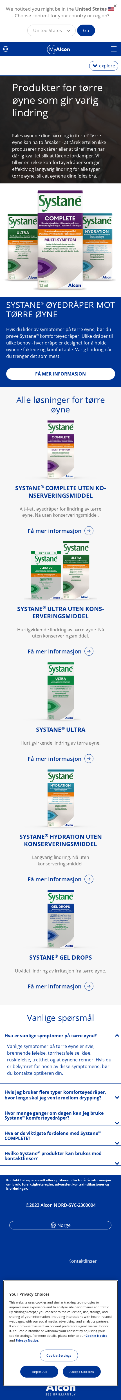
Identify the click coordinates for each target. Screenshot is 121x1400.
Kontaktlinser (82, 1261)
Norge (64, 1225)
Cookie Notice (96, 1335)
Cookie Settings (58, 1355)
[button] (51, 30)
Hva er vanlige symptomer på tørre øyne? (51, 1036)
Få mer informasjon (55, 531)
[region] (60, 1333)
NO (5, 49)
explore (107, 66)
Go (86, 30)
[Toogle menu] (114, 49)
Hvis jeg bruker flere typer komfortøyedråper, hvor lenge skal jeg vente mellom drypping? (55, 1095)
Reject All (39, 1372)
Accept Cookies (82, 1372)
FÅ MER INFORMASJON (60, 374)
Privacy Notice (27, 1340)
